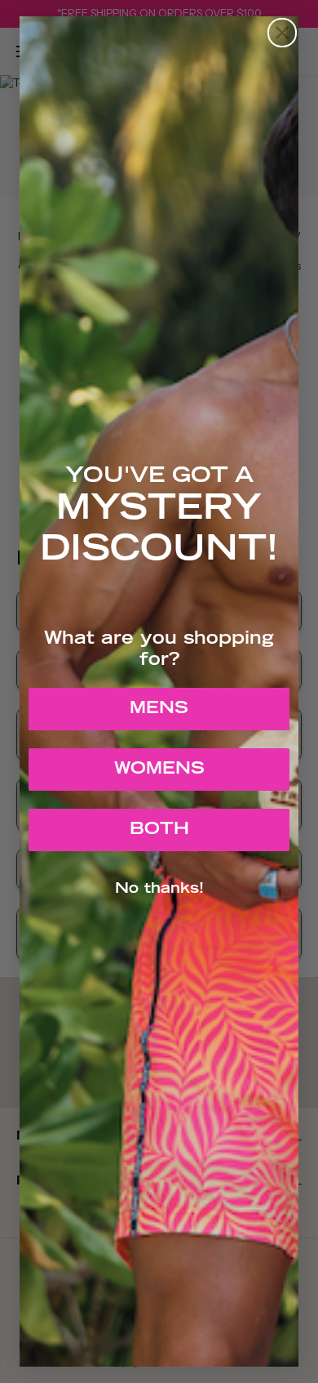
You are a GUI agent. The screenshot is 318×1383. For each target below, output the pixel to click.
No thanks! (159, 889)
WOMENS (159, 769)
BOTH (159, 830)
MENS (159, 709)
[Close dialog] (282, 33)
